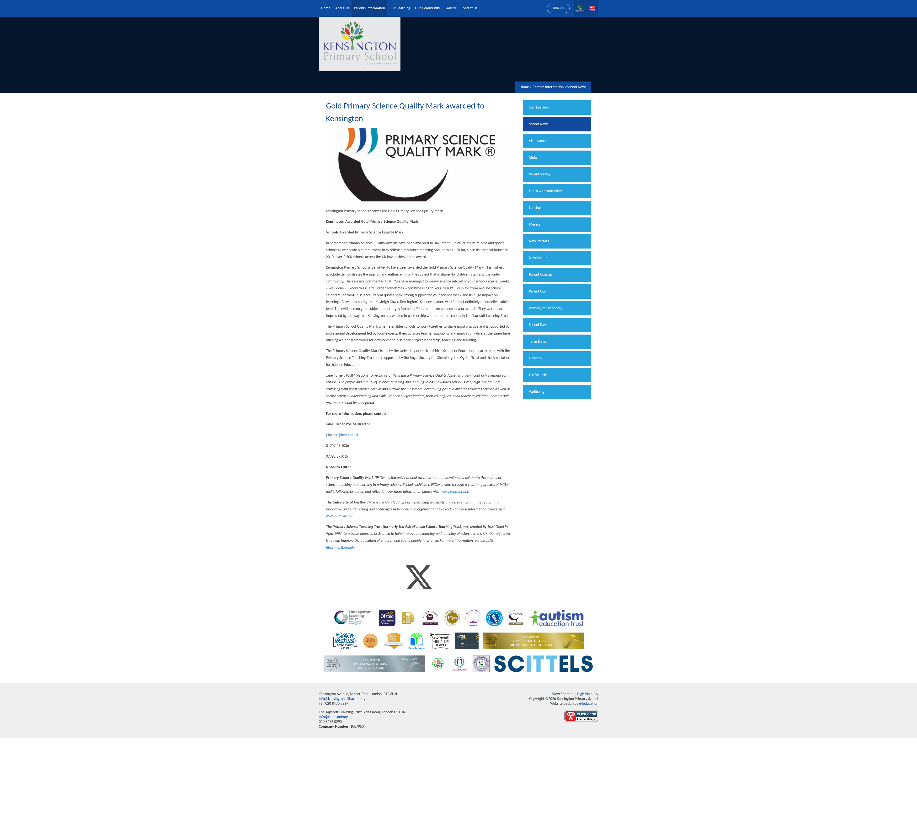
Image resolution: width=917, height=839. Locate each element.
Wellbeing (536, 392)
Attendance (538, 141)
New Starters (539, 241)
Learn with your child (545, 191)
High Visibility (587, 694)
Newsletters (538, 258)
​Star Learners (539, 107)
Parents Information (548, 87)
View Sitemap (562, 694)
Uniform (535, 358)
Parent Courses (540, 275)
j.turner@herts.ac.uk (342, 435)
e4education (588, 704)
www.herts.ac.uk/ (339, 516)
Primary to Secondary (545, 308)
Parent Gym (538, 291)
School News (576, 87)
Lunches (535, 208)
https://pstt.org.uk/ (340, 548)
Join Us (558, 8)
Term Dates (538, 342)
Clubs (533, 158)
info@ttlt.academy (333, 717)
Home (524, 87)
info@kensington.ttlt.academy (342, 699)
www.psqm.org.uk (455, 492)
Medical (535, 225)
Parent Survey (539, 174)
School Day (537, 325)
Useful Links (538, 375)
